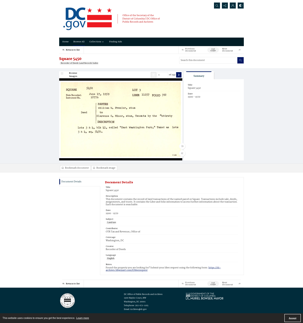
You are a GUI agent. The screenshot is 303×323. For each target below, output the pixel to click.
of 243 (172, 74)
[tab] (199, 75)
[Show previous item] (153, 75)
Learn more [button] (82, 318)
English (110, 258)
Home (65, 41)
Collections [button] (95, 41)
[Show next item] (178, 75)
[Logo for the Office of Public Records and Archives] (67, 300)
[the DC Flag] (87, 19)
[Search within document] (240, 60)
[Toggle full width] (182, 146)
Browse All (79, 41)
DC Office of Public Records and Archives (143, 294)
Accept (292, 318)
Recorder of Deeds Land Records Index (79, 63)
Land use (111, 222)
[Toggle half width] (182, 153)
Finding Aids (115, 41)
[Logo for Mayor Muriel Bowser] (204, 296)
